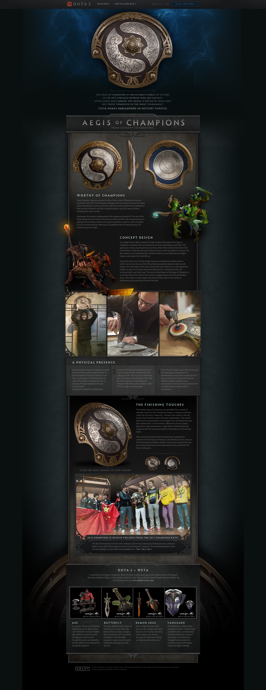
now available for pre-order (143, 581)
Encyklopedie (124, 4)
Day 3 (149, 549)
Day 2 (144, 549)
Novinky (104, 4)
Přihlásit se (157, 4)
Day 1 (139, 549)
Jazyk (166, 4)
